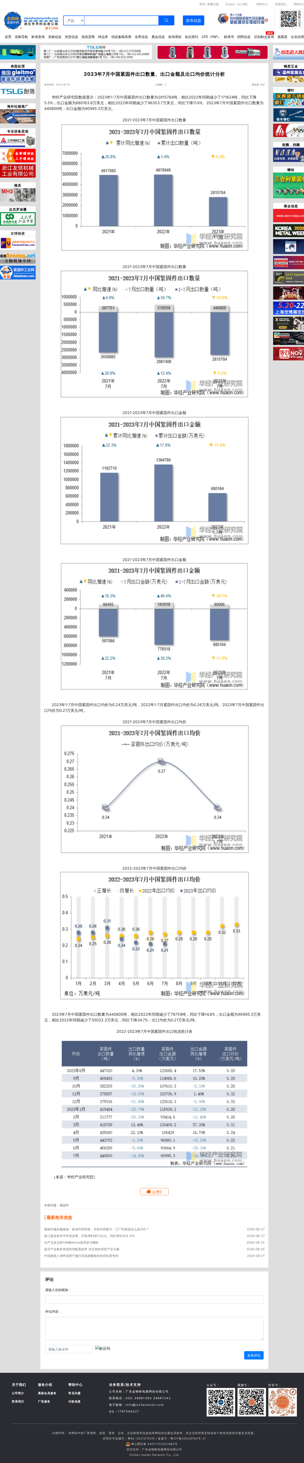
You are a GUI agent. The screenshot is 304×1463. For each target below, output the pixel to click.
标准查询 (38, 37)
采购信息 (55, 37)
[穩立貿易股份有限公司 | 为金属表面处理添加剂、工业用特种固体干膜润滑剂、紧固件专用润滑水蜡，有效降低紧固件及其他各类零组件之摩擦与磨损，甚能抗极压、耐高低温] (18, 75)
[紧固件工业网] (18, 272)
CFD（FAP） (211, 37)
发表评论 (254, 1355)
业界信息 (141, 37)
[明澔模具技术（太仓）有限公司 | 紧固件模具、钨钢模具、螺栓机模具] (18, 194)
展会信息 (158, 37)
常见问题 (74, 1393)
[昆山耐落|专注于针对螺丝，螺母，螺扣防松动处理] (18, 91)
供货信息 (71, 37)
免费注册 (213, 4)
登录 (202, 4)
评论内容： (53, 1311)
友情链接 (18, 233)
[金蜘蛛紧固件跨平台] (18, 242)
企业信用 (297, 37)
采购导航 (21, 37)
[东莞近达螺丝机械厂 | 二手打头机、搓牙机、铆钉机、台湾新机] (18, 155)
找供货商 (88, 37)
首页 (8, 37)
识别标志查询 (264, 37)
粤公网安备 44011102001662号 (154, 1444)
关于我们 (19, 1385)
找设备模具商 (121, 37)
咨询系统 (174, 37)
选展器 (282, 37)
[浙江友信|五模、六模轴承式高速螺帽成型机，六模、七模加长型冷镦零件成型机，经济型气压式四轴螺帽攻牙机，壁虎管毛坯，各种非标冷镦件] (18, 170)
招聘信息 (244, 37)
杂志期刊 (191, 37)
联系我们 (281, 4)
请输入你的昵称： (58, 1290)
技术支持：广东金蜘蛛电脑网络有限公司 (154, 1449)
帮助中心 (262, 4)
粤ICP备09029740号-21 (188, 1438)
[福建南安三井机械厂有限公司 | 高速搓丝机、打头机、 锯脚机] (18, 140)
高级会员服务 (47, 1393)
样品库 (103, 37)
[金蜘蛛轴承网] (18, 257)
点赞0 (157, 1191)
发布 (193, 20)
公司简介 (18, 1393)
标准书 (229, 37)
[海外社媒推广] (18, 116)
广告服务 (44, 1401)
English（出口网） (237, 4)
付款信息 (74, 1401)
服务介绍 (45, 1385)
